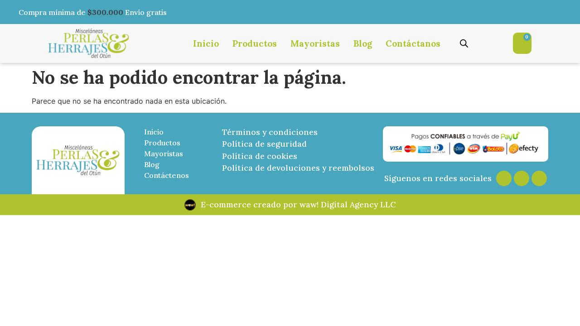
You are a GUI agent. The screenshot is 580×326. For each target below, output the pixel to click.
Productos (254, 43)
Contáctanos (413, 43)
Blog (362, 43)
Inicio (206, 43)
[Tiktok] (539, 178)
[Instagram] (504, 178)
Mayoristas (315, 43)
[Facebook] (521, 178)
